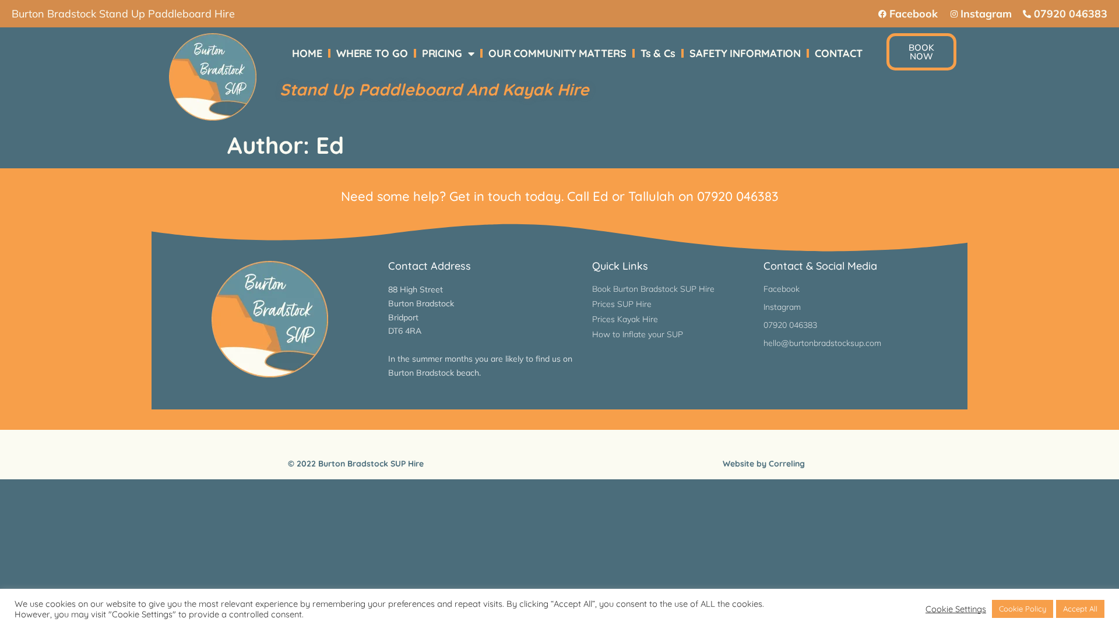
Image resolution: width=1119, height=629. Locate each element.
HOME (307, 53)
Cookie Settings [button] (956, 609)
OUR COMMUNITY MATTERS (557, 53)
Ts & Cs (658, 53)
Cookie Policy (1022, 608)
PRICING (442, 53)
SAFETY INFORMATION (745, 53)
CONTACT (838, 53)
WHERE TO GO (372, 53)
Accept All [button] (1080, 608)
